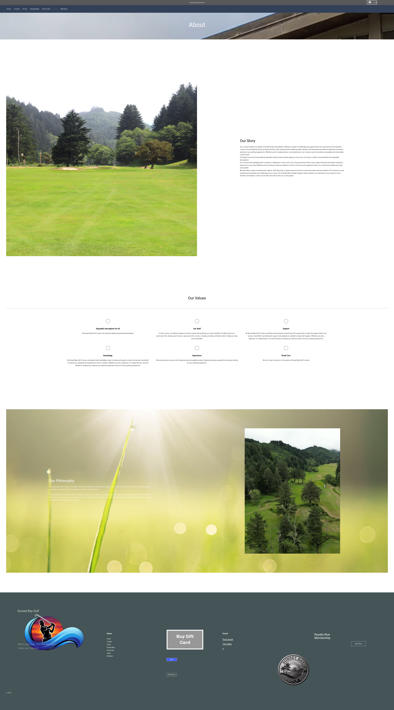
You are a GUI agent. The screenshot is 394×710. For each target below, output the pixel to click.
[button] (358, 643)
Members (110, 656)
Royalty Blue (111, 647)
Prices (109, 644)
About (109, 653)
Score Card (110, 650)
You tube (227, 644)
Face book (228, 639)
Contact (109, 641)
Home (109, 638)
